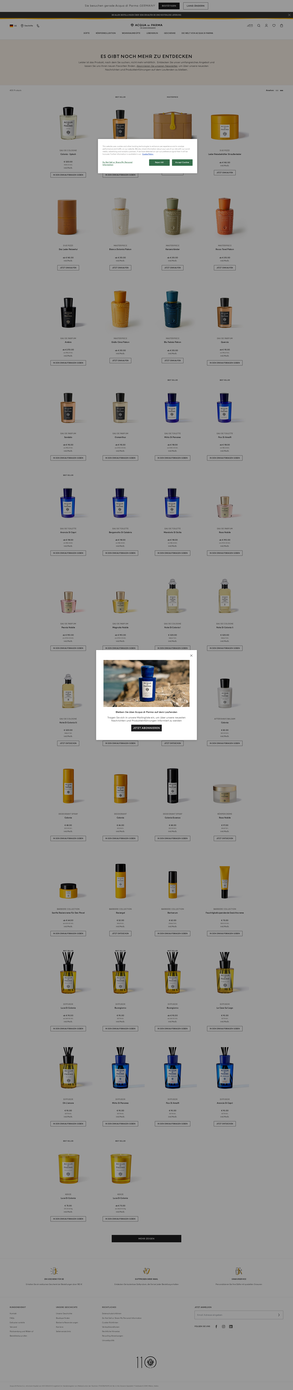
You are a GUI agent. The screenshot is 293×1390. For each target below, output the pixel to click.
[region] (147, 156)
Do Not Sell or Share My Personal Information (117, 163)
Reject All (159, 162)
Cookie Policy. (148, 154)
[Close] (191, 655)
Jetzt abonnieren (146, 728)
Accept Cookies (182, 162)
